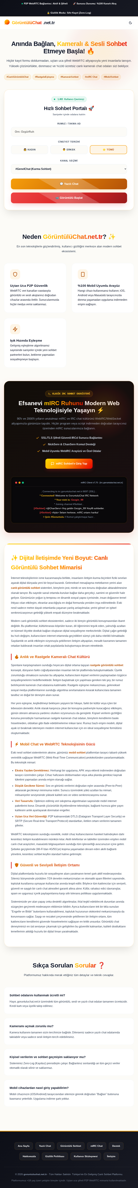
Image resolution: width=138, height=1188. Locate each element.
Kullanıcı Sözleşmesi (86, 1156)
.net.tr (33, 22)
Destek (116, 1146)
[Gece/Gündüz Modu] (130, 22)
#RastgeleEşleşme (44, 77)
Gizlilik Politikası (54, 1156)
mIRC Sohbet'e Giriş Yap (71, 463)
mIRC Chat (97, 1146)
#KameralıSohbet (69, 77)
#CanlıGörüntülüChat (17, 77)
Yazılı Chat (45, 1146)
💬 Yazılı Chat (69, 183)
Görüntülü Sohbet (70, 1146)
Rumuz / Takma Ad (69, 123)
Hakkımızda (29, 1156)
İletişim (111, 1156)
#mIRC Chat (91, 77)
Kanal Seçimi (69, 160)
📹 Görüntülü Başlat (69, 197)
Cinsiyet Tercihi (69, 142)
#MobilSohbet (111, 77)
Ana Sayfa (23, 1146)
